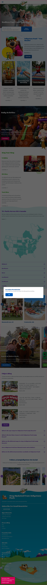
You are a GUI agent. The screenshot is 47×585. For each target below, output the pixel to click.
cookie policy (9, 580)
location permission (12, 289)
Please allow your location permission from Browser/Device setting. (19, 291)
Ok (10, 295)
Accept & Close (5, 582)
